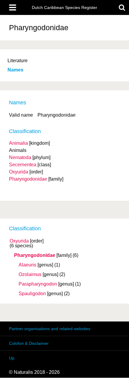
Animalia (18, 143)
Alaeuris (27, 265)
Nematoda (20, 157)
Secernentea (22, 164)
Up (11, 358)
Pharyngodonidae (34, 255)
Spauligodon (32, 293)
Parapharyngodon (38, 284)
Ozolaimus (30, 274)
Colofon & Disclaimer (29, 343)
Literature (18, 60)
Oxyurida (19, 241)
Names (15, 69)
